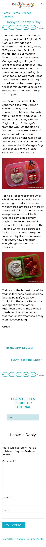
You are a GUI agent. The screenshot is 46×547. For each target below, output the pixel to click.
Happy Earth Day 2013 (19, 348)
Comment (9, 461)
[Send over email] (33, 27)
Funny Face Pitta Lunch (25, 360)
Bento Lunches (22, 13)
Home (6, 13)
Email (6, 510)
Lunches (7, 16)
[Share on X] (19, 27)
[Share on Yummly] (26, 27)
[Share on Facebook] (12, 27)
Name (6, 497)
